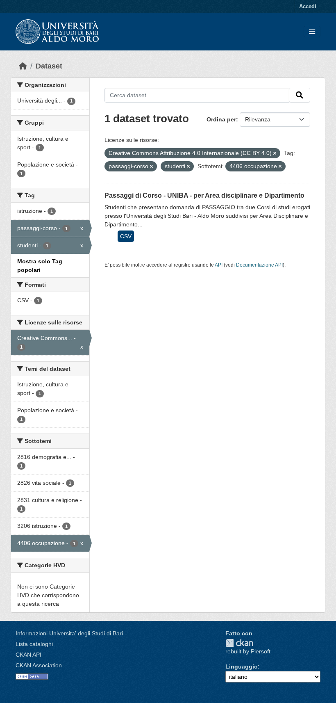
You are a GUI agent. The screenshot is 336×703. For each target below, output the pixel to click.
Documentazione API (259, 265)
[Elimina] (274, 153)
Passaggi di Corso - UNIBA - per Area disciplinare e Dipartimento (204, 195)
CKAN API (28, 654)
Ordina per (221, 119)
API (218, 265)
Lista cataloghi (34, 644)
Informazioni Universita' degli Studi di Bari (69, 633)
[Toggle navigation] (312, 32)
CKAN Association (39, 665)
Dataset (49, 66)
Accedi (307, 6)
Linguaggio (241, 666)
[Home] (23, 66)
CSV (126, 236)
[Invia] (299, 95)
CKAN (239, 643)
